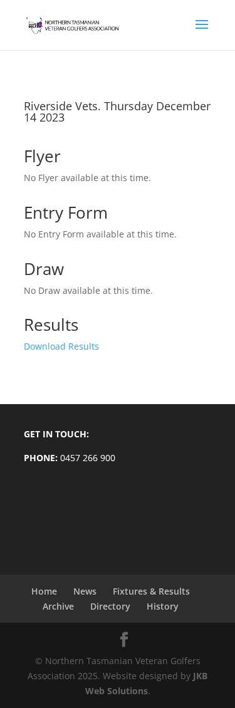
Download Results (61, 346)
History (163, 606)
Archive (58, 606)
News (85, 591)
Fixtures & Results (151, 591)
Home (44, 591)
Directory (110, 606)
